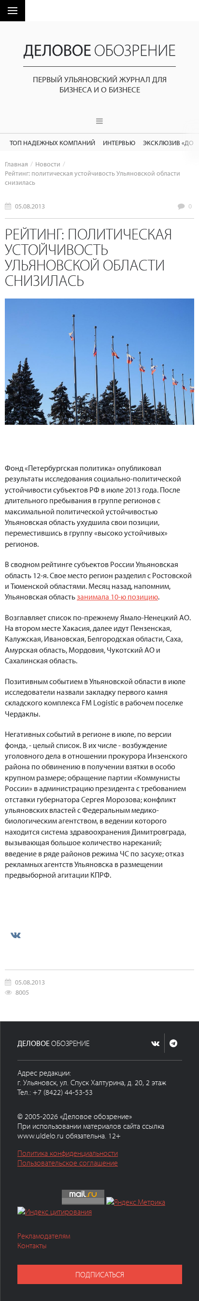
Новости (47, 163)
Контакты (32, 1245)
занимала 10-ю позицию (117, 596)
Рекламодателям (43, 1236)
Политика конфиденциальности (67, 1153)
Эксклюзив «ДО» (170, 142)
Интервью (119, 142)
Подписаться (99, 1274)
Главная (16, 163)
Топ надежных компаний (52, 142)
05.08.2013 (30, 205)
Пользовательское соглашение (67, 1162)
